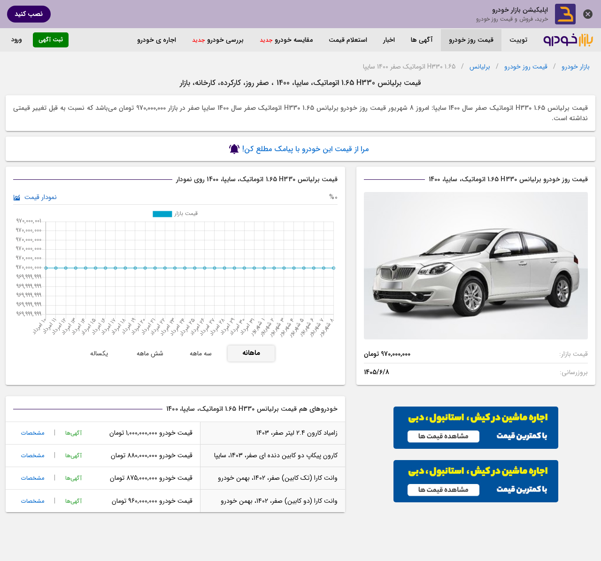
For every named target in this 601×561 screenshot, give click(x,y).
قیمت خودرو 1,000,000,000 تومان (150, 433)
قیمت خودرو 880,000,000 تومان (151, 455)
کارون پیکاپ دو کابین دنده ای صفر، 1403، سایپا (276, 455)
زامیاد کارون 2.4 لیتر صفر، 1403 (297, 433)
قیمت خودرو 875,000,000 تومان (151, 478)
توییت (518, 40)
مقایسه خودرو (294, 40)
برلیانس (480, 67)
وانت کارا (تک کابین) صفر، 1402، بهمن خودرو (278, 478)
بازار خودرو (576, 67)
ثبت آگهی (51, 39)
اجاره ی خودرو (156, 40)
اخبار (389, 40)
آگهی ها (422, 40)
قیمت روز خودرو (471, 40)
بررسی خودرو (225, 40)
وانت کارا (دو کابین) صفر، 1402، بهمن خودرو (279, 501)
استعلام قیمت (348, 40)
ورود (16, 40)
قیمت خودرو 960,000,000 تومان (152, 501)
